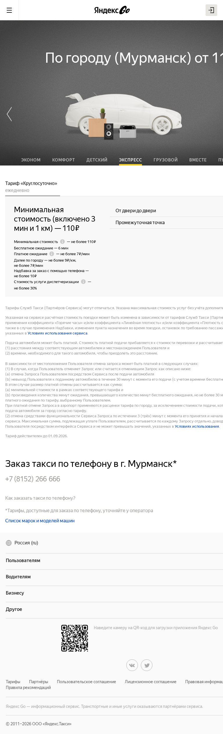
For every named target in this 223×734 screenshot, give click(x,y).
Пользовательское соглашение (86, 681)
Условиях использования (197, 426)
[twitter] (146, 665)
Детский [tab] (97, 160)
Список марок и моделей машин (40, 520)
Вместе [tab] (198, 160)
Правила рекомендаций (28, 687)
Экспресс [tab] (130, 160)
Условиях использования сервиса (57, 333)
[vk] (132, 665)
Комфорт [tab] (63, 160)
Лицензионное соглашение (151, 681)
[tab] (32, 188)
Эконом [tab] (31, 160)
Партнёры (38, 681)
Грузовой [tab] (166, 160)
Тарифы (13, 681)
